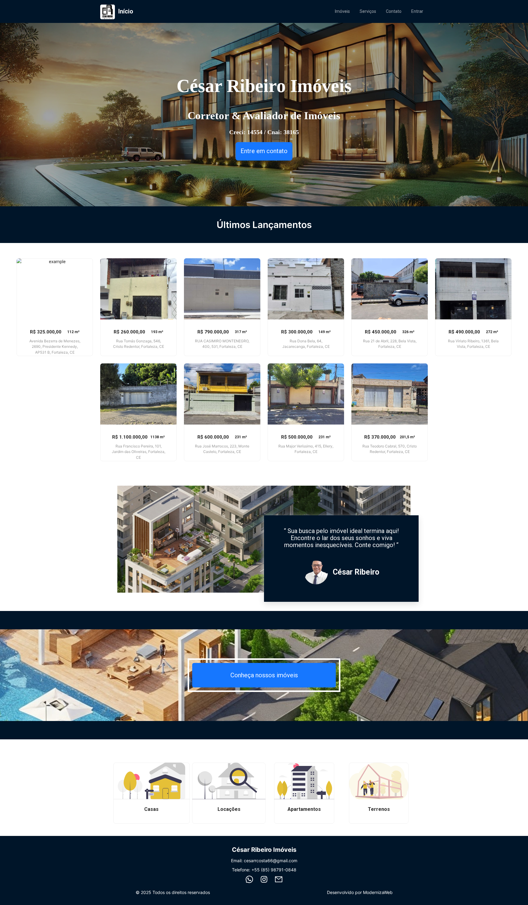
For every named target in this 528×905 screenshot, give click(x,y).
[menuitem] (342, 11)
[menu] (379, 11)
